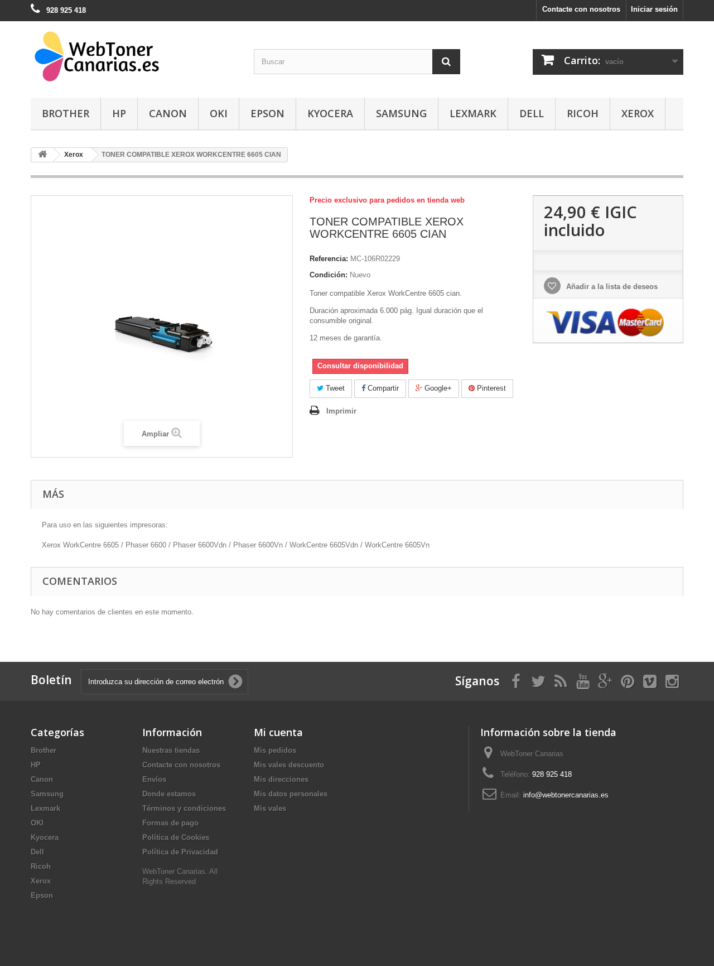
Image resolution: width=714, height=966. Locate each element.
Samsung (401, 113)
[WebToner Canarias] (134, 57)
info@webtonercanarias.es (566, 795)
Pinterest (490, 388)
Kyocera (330, 113)
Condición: (329, 275)
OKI (219, 113)
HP (119, 113)
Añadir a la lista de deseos (611, 286)
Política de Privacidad (180, 852)
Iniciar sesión (654, 9)
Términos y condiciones (184, 808)
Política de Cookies (175, 837)
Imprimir (341, 411)
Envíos (154, 779)
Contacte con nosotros (581, 9)
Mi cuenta (278, 732)
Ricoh (583, 113)
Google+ (437, 388)
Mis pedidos (275, 750)
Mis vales (270, 808)
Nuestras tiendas (171, 750)
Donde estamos (169, 794)
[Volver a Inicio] (42, 155)
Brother (65, 113)
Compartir (382, 388)
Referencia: (329, 258)
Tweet (334, 388)
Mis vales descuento (289, 765)
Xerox (637, 113)
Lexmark (473, 113)
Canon (168, 113)
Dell (531, 113)
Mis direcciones (281, 779)
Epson (267, 113)
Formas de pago (170, 823)
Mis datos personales (290, 794)
